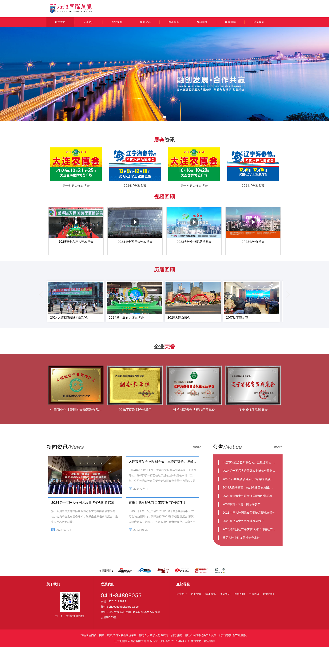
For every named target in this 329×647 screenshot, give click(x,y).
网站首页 (60, 22)
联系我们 (258, 22)
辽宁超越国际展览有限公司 (130, 641)
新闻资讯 (145, 22)
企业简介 (88, 22)
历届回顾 (230, 22)
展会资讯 (173, 22)
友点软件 (209, 641)
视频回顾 (202, 22)
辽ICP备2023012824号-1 (173, 641)
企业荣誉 (117, 22)
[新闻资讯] (85, 475)
